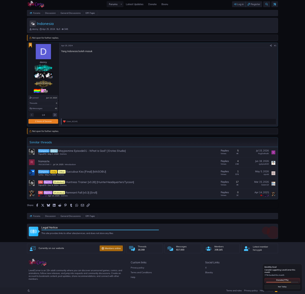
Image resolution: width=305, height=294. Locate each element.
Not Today (282, 287)
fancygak (257, 250)
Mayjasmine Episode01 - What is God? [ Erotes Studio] (92, 150)
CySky (41, 175)
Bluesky (209, 272)
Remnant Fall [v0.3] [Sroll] (81, 192)
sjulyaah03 (264, 164)
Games (63, 154)
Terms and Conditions (141, 272)
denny (35, 29)
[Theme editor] (274, 4)
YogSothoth (263, 153)
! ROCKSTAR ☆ (45, 164)
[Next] (55, 115)
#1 (275, 45)
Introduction (70, 164)
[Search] (266, 4)
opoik (266, 174)
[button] (121, 4)
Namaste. (44, 161)
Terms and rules (234, 290)
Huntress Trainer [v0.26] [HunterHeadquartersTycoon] (100, 182)
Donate (282, 280)
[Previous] (32, 115)
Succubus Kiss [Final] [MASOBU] (86, 171)
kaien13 (265, 185)
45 (56, 108)
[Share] (271, 45)
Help (133, 277)
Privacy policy (137, 267)
